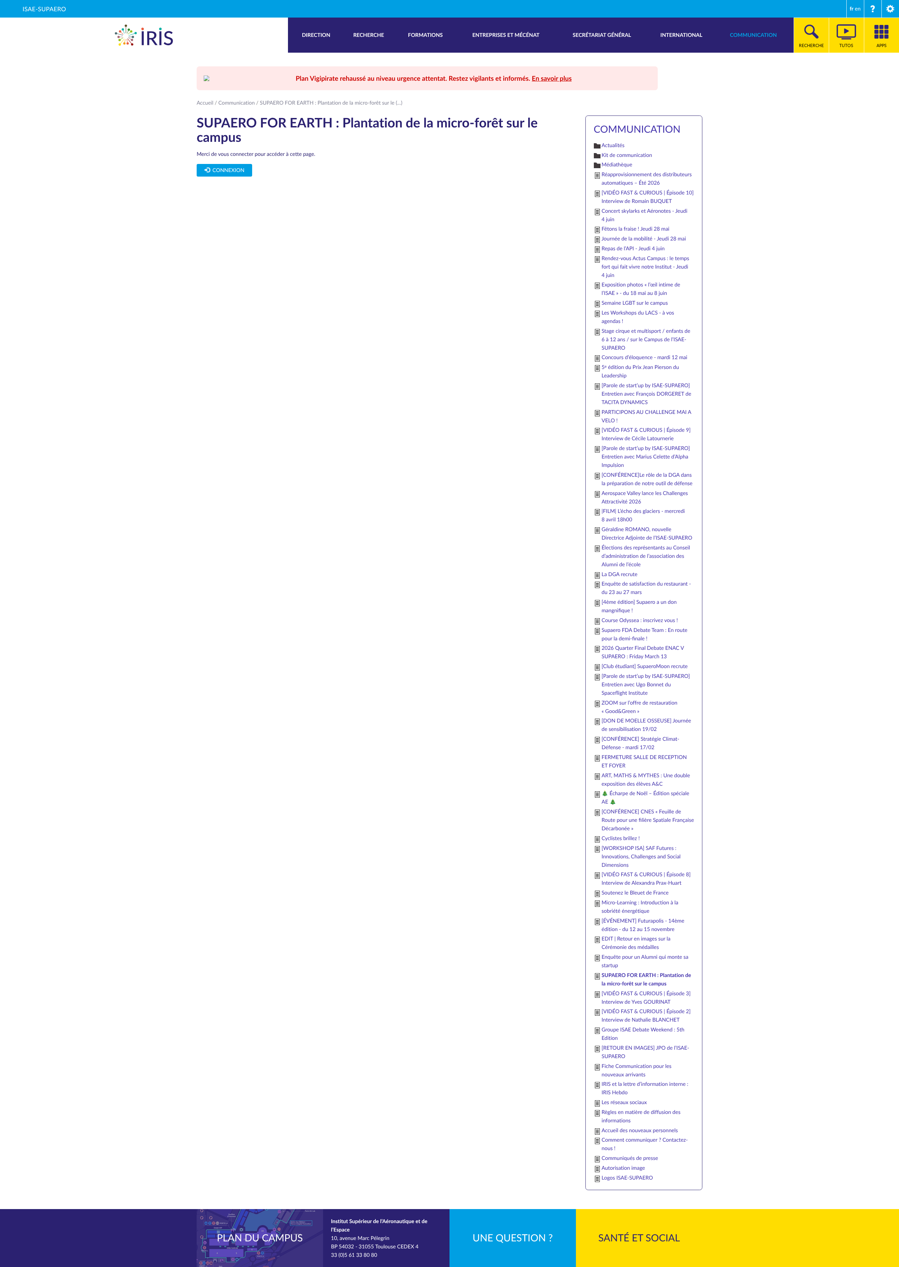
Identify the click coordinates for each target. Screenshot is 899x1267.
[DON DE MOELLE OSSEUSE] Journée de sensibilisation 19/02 (646, 725)
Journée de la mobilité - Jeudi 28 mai (644, 238)
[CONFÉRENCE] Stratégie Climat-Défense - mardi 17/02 (640, 743)
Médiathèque (617, 164)
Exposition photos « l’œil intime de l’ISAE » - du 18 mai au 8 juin (641, 289)
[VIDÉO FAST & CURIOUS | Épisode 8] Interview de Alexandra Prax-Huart (646, 878)
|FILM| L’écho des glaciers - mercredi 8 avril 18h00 (643, 515)
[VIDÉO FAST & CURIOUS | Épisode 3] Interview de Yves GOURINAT (646, 997)
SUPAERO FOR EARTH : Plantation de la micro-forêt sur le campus (646, 979)
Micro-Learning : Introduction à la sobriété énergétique (640, 907)
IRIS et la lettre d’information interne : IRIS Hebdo (645, 1088)
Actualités (613, 145)
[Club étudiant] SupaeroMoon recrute (645, 666)
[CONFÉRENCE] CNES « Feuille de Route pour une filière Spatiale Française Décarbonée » (648, 820)
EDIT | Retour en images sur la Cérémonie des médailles (636, 943)
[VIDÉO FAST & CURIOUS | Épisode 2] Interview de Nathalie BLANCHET (646, 1015)
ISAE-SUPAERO (44, 9)
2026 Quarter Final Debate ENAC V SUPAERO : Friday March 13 (643, 652)
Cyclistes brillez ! (621, 838)
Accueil (205, 102)
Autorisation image (623, 1168)
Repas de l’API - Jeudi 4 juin (633, 248)
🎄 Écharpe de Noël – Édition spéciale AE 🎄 (645, 797)
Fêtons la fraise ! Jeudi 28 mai (635, 228)
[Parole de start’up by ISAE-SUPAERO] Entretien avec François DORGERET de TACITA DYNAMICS (646, 394)
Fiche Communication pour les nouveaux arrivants (636, 1070)
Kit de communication (627, 155)
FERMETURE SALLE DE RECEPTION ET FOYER (644, 761)
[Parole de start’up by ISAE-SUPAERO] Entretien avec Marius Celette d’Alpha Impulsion (646, 457)
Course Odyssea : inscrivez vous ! (640, 620)
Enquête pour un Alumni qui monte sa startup (645, 961)
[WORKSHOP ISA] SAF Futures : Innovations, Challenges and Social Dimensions (641, 857)
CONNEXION (227, 170)
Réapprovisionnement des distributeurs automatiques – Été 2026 (647, 178)
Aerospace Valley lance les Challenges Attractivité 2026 (645, 497)
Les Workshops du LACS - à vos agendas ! (638, 317)
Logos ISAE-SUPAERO (627, 1177)
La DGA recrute (619, 574)
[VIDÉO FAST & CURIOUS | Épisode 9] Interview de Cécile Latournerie (646, 434)
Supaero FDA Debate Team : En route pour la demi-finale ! (644, 634)
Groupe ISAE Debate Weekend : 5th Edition (643, 1034)
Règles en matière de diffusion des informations (641, 1116)
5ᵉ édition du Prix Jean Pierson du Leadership (640, 371)
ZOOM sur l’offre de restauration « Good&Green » (639, 707)
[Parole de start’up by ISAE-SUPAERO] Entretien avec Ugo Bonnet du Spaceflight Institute (646, 685)
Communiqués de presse (630, 1158)
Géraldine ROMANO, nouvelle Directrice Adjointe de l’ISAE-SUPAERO (647, 533)
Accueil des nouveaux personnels (640, 1130)
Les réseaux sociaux (624, 1102)
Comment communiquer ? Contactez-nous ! (645, 1144)
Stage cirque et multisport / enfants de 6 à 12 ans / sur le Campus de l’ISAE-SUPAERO (646, 339)
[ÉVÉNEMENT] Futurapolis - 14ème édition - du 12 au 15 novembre (643, 925)
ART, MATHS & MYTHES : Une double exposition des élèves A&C (646, 779)
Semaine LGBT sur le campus (635, 302)
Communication (236, 102)
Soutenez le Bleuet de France (635, 892)
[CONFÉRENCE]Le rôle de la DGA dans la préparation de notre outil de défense (647, 479)
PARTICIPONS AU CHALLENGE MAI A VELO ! (646, 416)
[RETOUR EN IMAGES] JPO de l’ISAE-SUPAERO (645, 1052)
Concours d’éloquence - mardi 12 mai (644, 357)
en (857, 8)
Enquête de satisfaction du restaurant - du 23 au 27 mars (646, 588)
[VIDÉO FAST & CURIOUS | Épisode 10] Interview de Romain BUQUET (648, 197)
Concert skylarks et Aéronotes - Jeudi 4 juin (644, 215)
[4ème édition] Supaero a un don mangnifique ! (639, 606)
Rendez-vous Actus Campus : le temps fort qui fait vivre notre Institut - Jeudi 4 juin (645, 267)
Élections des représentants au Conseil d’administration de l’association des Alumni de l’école (646, 556)
